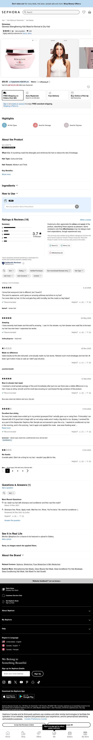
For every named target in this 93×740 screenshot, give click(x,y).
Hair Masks (29, 20)
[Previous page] (2, 471)
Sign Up (37, 674)
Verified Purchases (36, 271)
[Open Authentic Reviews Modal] (23, 263)
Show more (6, 174)
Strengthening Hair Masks (24, 569)
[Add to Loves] (88, 87)
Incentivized (6, 440)
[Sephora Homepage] (11, 12)
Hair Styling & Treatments (15, 20)
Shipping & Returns (10, 106)
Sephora (19, 564)
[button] (23, 719)
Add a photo (6, 539)
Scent (25, 33)
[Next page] (27, 471)
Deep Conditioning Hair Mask (13, 571)
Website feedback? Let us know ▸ (46, 581)
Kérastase (6, 24)
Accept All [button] (69, 725)
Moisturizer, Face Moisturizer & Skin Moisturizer (42, 564)
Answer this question (12, 520)
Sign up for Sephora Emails (13, 668)
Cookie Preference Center (35, 719)
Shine (29, 33)
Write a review (85, 219)
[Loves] (84, 12)
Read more (6, 428)
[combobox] (51, 12)
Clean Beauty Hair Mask (44, 569)
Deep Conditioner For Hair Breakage (68, 569)
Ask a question (20, 31)
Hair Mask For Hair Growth (35, 571)
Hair (3, 20)
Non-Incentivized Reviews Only (57, 271)
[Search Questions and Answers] (4, 493)
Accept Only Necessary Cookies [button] (24, 725)
